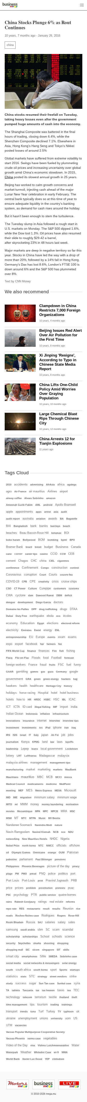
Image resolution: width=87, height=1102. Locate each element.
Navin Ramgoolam (18, 832)
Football (56, 657)
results (56, 908)
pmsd (33, 873)
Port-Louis (28, 880)
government (14, 679)
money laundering (52, 804)
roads (9, 915)
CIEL (52, 560)
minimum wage (67, 797)
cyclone (20, 595)
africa (60, 484)
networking (12, 839)
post (40, 880)
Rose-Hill (73, 915)
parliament (26, 859)
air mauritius (37, 491)
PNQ (42, 873)
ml (16, 804)
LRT (19, 755)
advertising (36, 484)
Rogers (61, 915)
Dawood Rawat (45, 595)
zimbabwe (58, 1059)
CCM (63, 554)
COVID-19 (12, 581)
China (9, 177)
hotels (10, 699)
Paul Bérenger (43, 859)
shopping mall (14, 949)
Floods (36, 657)
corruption (30, 574)
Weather (26, 1052)
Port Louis (12, 880)
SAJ (40, 922)
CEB (71, 553)
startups (75, 969)
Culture (32, 588)
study (9, 983)
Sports (63, 969)
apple (9, 511)
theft (74, 997)
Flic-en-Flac (22, 657)
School (44, 936)
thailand (64, 997)
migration (25, 797)
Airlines (52, 491)
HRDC (37, 699)
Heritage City (53, 686)
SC (48, 929)
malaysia (63, 755)
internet (42, 720)
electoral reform (70, 623)
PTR (34, 894)
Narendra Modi (43, 825)
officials (61, 845)
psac (71, 887)
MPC (45, 811)
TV (59, 1011)
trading (54, 1004)
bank (33, 526)
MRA (64, 811)
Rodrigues (47, 915)
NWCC (50, 845)
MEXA (58, 790)
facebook (31, 644)
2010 (8, 484)
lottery (10, 755)
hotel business (69, 692)
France (32, 664)
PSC (8, 895)
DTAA (73, 609)
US (75, 1018)
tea (69, 990)
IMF (55, 707)
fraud (43, 664)
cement (11, 560)
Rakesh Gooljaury (24, 901)
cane (9, 554)
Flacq (9, 657)
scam (56, 929)
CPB (24, 581)
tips (32, 1004)
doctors (58, 602)
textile (53, 997)
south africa (23, 969)
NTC (41, 845)
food (46, 657)
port (72, 873)
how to (21, 699)
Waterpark (12, 1052)
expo (9, 644)
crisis (55, 581)
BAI (8, 526)
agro (9, 491)
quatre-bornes (67, 894)
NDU (70, 832)
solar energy (69, 963)
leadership (12, 748)
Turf (41, 1011)
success (20, 983)
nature (58, 825)
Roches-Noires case (27, 915)
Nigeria (64, 838)
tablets (16, 990)
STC (32, 976)
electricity (12, 630)
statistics (12, 976)
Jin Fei (55, 735)
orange (52, 852)
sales (71, 922)
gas (43, 671)
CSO (8, 588)
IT (30, 735)
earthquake (37, 615)
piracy (75, 866)
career (18, 553)
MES (29, 790)
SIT (58, 949)
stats (23, 976)
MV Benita (54, 818)
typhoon (69, 1011)
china (10, 45)
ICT (8, 706)
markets (57, 769)
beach (66, 526)
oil (7, 852)
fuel (68, 664)
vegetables (50, 1038)
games (34, 671)
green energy (51, 679)
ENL (57, 630)
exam (61, 637)
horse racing (27, 692)
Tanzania (28, 990)
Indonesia (31, 713)
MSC (72, 811)
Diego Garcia (43, 602)
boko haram (13, 540)
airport (64, 491)
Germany (61, 671)
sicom (35, 949)
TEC (76, 990)
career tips (31, 554)
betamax (56, 533)
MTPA (32, 818)
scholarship (13, 936)
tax (37, 990)
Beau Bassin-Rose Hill (34, 532)
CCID (53, 553)
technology (13, 997)
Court (42, 574)
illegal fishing (42, 707)
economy (12, 623)
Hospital (43, 692)
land (45, 741)
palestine (11, 859)
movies (10, 811)
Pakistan (73, 852)
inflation (45, 713)
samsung (12, 929)
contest (74, 567)
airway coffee (14, 498)
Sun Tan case (46, 983)
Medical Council (15, 784)
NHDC (54, 838)
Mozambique (24, 811)
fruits (52, 664)
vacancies (21, 1025)
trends (24, 1011)
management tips (60, 762)
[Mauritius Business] (10, 5)
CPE (33, 581)
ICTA (16, 706)
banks (43, 526)
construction (59, 567)
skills (66, 949)
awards (52, 518)
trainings (67, 1004)
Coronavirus (13, 574)
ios (41, 727)
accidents (20, 484)
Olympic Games (21, 852)
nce (63, 832)
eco (58, 616)
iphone (57, 727)
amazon (51, 498)
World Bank (13, 1059)
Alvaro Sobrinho (34, 498)
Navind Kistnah (41, 832)
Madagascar (47, 755)
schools (57, 936)
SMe (43, 956)
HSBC (47, 699)
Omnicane (39, 852)
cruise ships (69, 581)
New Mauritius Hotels (34, 839)
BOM (41, 539)
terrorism (40, 997)
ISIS (15, 735)
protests (60, 888)
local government (52, 748)
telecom (27, 997)
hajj (75, 679)
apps (38, 511)
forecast (69, 657)
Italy (36, 735)
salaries (50, 922)
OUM (61, 852)
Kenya (25, 741)
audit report (13, 518)
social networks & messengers (41, 963)
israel (23, 735)
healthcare (36, 685)
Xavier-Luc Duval (32, 1059)
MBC (40, 777)
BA (62, 518)
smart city (12, 956)
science (70, 936)
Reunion (68, 908)
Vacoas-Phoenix (15, 1038)
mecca (68, 777)
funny (77, 664)
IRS (8, 735)
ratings (42, 901)
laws (60, 741)
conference (12, 567)
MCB (49, 777)
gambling (22, 671)
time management (16, 1004)
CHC (34, 560)
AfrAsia (50, 484)
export (19, 644)
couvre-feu (66, 574)
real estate (56, 901)
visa (32, 1045)
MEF (20, 790)
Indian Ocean (14, 713)
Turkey (50, 1011)
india (74, 706)
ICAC (72, 699)
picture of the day (58, 866)
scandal (67, 929)
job (63, 735)
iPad (47, 727)
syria (77, 983)
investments (29, 727)
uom (68, 1018)
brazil (29, 547)
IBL (64, 699)
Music (42, 818)
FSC (61, 664)
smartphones (29, 956)
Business (62, 547)
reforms (70, 901)
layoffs (69, 742)
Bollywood (29, 540)
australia (28, 518)
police (52, 873)
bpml (64, 540)
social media (13, 963)
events (51, 637)
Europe (40, 637)
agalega (71, 484)
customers (60, 588)
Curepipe (45, 588)
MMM (24, 804)
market (30, 769)
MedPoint (64, 784)
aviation (41, 518)
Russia (30, 922)
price (9, 887)
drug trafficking (48, 609)
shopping (62, 943)
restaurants (33, 908)
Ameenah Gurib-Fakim (19, 505)
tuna (33, 1011)
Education (28, 623)
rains (9, 901)
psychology (21, 894)
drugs (63, 609)
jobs (71, 735)
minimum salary (44, 797)
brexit (38, 547)
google (73, 671)
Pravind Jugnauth (57, 880)
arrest (47, 511)
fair (42, 644)
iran (66, 727)
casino (44, 554)
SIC (28, 949)
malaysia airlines (17, 762)
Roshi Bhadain (14, 922)
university (56, 1018)
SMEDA (53, 956)
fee (60, 644)
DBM (59, 595)
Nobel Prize (12, 845)
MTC (24, 818)
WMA (65, 1052)
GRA (28, 679)
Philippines (12, 866)
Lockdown (71, 748)
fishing (70, 650)
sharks (37, 943)
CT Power (19, 588)
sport (53, 969)
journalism (12, 742)
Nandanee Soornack (19, 825)
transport (11, 1011)
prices (19, 887)
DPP (33, 609)
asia (56, 511)
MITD (9, 804)
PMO (24, 873)
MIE (15, 797)
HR (29, 699)
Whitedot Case (42, 1052)
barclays (55, 526)
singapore (48, 949)
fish (61, 651)
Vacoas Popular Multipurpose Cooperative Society (35, 1032)
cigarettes (63, 560)
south (9, 969)
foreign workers (16, 664)
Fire (54, 651)
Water (75, 1045)
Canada (76, 547)
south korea (40, 969)
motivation (72, 804)
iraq (73, 727)
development (25, 602)
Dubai (9, 616)
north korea (29, 845)
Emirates (26, 630)
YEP (47, 1059)
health (23, 685)
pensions (60, 859)
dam (30, 595)
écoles (67, 615)
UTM (9, 1025)
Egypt (40, 623)
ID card (27, 706)
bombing (53, 540)
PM (17, 873)
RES (21, 908)
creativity (43, 581)
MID (8, 797)
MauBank (70, 769)
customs (74, 588)
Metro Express (43, 790)
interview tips (71, 720)
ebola (50, 615)
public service (47, 895)
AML (38, 505)
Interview (54, 720)
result (46, 908)
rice (78, 908)
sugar (32, 983)
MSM (9, 818)
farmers (51, 644)
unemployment (27, 1018)
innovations (13, 720)
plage (9, 873)
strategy (42, 976)
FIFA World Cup (15, 651)
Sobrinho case (68, 956)
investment (12, 727)
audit (64, 511)
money (34, 804)
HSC (56, 699)
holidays (11, 692)
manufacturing (14, 769)
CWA (9, 595)
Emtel (37, 630)
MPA (37, 811)
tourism (42, 1004)
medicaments (35, 784)
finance (31, 651)
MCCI (58, 777)
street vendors (58, 976)
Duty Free (21, 616)
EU (31, 637)
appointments (24, 511)
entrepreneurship (16, 637)
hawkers (11, 685)
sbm (40, 929)
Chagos (23, 560)
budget (48, 547)
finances (44, 650)
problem (31, 888)
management (38, 762)
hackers (65, 679)
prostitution (46, 888)
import (64, 706)
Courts (53, 574)
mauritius (27, 777)
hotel (54, 692)
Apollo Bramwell (65, 504)
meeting (11, 790)
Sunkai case (64, 983)
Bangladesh (21, 526)
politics (63, 873)
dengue (10, 602)
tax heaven (48, 990)
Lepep (25, 748)
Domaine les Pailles (17, 609)
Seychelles (24, 943)
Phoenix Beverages (33, 866)
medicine (51, 784)
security (10, 943)
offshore (74, 845)
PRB (74, 880)
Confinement (30, 567)
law (52, 742)
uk (77, 1011)
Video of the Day (17, 1045)
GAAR (9, 671)
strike (73, 976)
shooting (49, 943)
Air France (20, 491)
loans (34, 748)
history (68, 686)
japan (44, 735)
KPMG (35, 742)
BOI (66, 532)
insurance (28, 720)
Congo (45, 567)
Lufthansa (30, 755)
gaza (50, 671)
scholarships (30, 936)
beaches (11, 532)
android (47, 505)
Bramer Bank (14, 547)
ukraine (10, 1018)
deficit (68, 595)
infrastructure (61, 713)
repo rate (11, 908)
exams (72, 637)
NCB (55, 832)
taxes (60, 990)
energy (48, 630)
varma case (34, 1038)
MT (16, 818)
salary (62, 922)
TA (7, 990)
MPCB (54, 811)
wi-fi (56, 1052)
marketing (44, 769)
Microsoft (70, 790)
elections (52, 623)
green (37, 679)
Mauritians (12, 777)
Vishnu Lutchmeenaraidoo (53, 1045)
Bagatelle (71, 518)
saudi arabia (28, 929)
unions (44, 1018)
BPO (72, 540)
